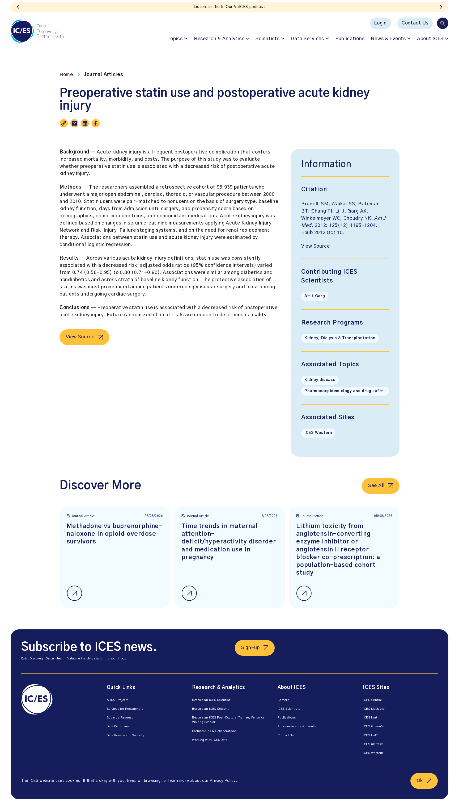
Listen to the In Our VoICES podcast (229, 7)
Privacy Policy (222, 781)
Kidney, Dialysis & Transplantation (340, 338)
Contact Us (415, 23)
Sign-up (250, 647)
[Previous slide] (18, 7)
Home (66, 74)
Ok (420, 780)
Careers (283, 700)
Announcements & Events (297, 726)
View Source (80, 337)
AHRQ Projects (118, 700)
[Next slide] (441, 7)
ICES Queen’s (373, 726)
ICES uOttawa (373, 744)
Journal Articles (103, 74)
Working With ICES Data (209, 739)
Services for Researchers (125, 708)
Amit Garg (314, 296)
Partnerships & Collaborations (214, 731)
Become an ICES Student (210, 708)
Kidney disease (319, 380)
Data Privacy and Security (125, 735)
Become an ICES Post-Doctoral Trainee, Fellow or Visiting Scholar (228, 720)
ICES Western (318, 433)
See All (376, 485)
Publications (350, 38)
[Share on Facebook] (95, 123)
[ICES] (37, 31)
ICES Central (372, 700)
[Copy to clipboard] (64, 123)
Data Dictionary (118, 726)
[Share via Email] (74, 123)
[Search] (442, 23)
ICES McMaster (374, 708)
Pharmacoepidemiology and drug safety (345, 391)
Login (380, 23)
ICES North (371, 717)
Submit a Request (120, 717)
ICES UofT (370, 735)
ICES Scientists (289, 708)
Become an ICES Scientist (211, 700)
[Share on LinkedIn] (85, 123)
